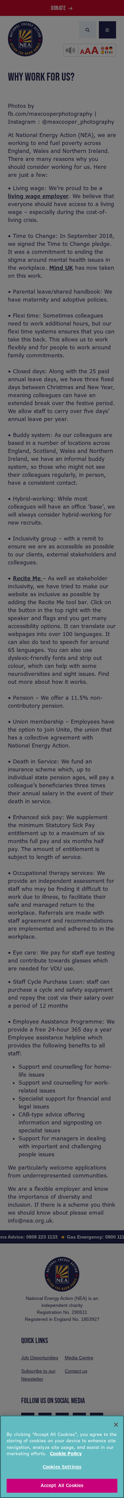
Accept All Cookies (62, 1485)
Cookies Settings (62, 1467)
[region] (62, 1456)
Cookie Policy (66, 1454)
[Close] (116, 1424)
